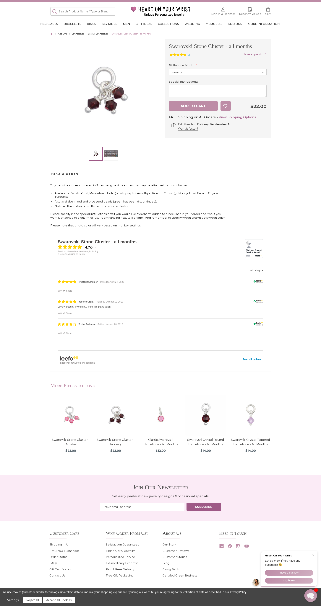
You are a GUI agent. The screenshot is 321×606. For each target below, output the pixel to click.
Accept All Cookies (59, 600)
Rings (91, 24)
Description (64, 174)
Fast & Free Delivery (120, 569)
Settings (13, 600)
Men (126, 24)
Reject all (32, 600)
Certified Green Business (180, 575)
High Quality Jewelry (120, 551)
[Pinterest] (230, 546)
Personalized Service (120, 557)
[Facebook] (221, 546)
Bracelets (72, 24)
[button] (310, 595)
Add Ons (235, 24)
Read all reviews (252, 359)
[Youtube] (246, 546)
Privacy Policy (238, 592)
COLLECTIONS (168, 24)
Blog (166, 563)
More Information (264, 24)
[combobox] (82, 11)
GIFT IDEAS (144, 24)
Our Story (169, 544)
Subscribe (203, 507)
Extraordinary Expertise (122, 563)
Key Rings (109, 24)
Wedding (192, 24)
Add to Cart (193, 106)
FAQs (53, 563)
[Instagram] (238, 546)
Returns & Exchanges (64, 551)
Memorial (214, 24)
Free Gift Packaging (120, 575)
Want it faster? (188, 128)
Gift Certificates (60, 569)
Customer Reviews (176, 551)
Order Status (58, 557)
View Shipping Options (237, 117)
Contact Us (57, 575)
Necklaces (49, 24)
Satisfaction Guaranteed (122, 544)
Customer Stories (175, 557)
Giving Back (171, 569)
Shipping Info (58, 544)
